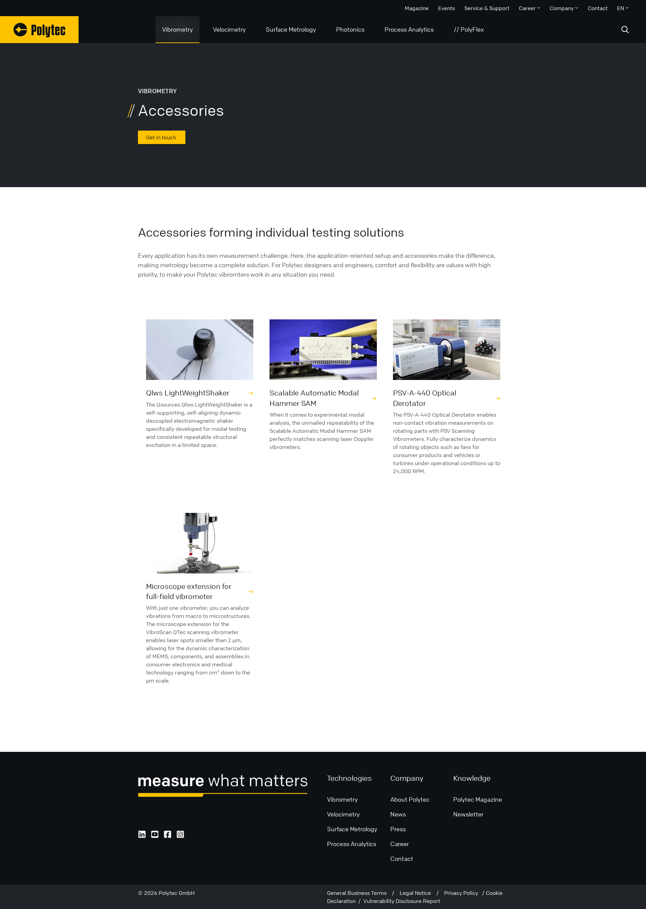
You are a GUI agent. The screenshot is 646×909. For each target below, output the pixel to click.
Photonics (350, 29)
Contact (598, 8)
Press (398, 829)
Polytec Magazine (477, 799)
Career (527, 8)
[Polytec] (39, 29)
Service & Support (486, 8)
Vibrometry (177, 29)
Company (562, 8)
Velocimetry (229, 29)
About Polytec (410, 799)
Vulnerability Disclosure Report (401, 901)
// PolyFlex (469, 29)
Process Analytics (409, 29)
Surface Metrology (291, 29)
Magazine (417, 8)
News (398, 814)
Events (446, 8)
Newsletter (468, 814)
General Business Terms (359, 892)
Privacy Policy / (465, 892)
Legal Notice (418, 892)
